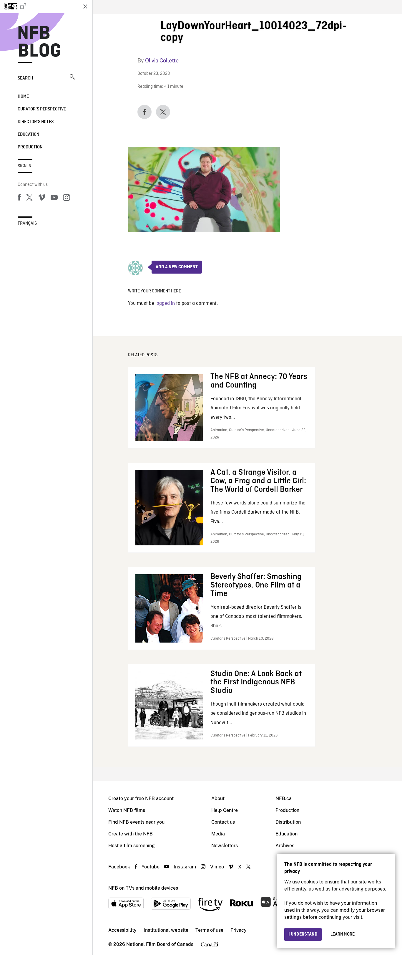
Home (23, 96)
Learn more (342, 934)
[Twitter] (29, 198)
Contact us (223, 822)
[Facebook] (19, 198)
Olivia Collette (162, 60)
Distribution (288, 822)
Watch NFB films (126, 810)
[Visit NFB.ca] (38, 6)
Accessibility (122, 930)
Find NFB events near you (136, 822)
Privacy (238, 930)
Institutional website (166, 930)
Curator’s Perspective (42, 109)
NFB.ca (283, 798)
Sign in (24, 166)
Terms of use (209, 930)
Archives (284, 845)
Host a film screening (131, 845)
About (218, 798)
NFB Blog (39, 42)
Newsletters (224, 845)
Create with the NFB (130, 834)
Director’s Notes (36, 122)
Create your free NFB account (141, 798)
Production (30, 147)
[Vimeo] (41, 198)
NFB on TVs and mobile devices (143, 888)
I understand (303, 934)
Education (28, 134)
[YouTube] (54, 198)
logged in (165, 303)
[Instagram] (66, 198)
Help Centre (224, 810)
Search (25, 78)
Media (218, 834)
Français (27, 223)
